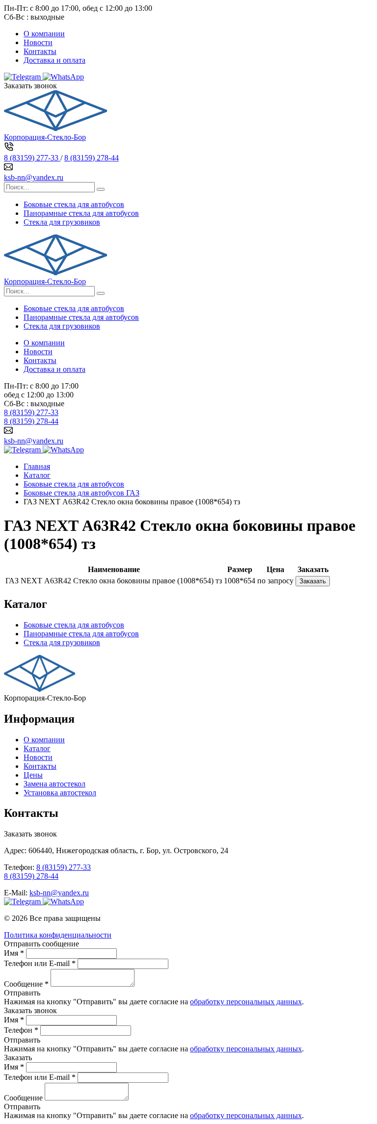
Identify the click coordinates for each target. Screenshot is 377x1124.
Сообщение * (26, 984)
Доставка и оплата (54, 60)
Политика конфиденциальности (57, 935)
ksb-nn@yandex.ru (33, 177)
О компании (44, 33)
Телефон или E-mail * (40, 963)
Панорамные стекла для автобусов (81, 213)
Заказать (312, 581)
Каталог (37, 748)
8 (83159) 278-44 (91, 158)
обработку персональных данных (246, 1001)
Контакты (40, 51)
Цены (33, 775)
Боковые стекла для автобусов (74, 204)
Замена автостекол (54, 784)
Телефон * (21, 1030)
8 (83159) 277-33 (32, 158)
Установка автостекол (60, 792)
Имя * (14, 953)
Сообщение (23, 1098)
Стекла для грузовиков (62, 222)
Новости (38, 42)
